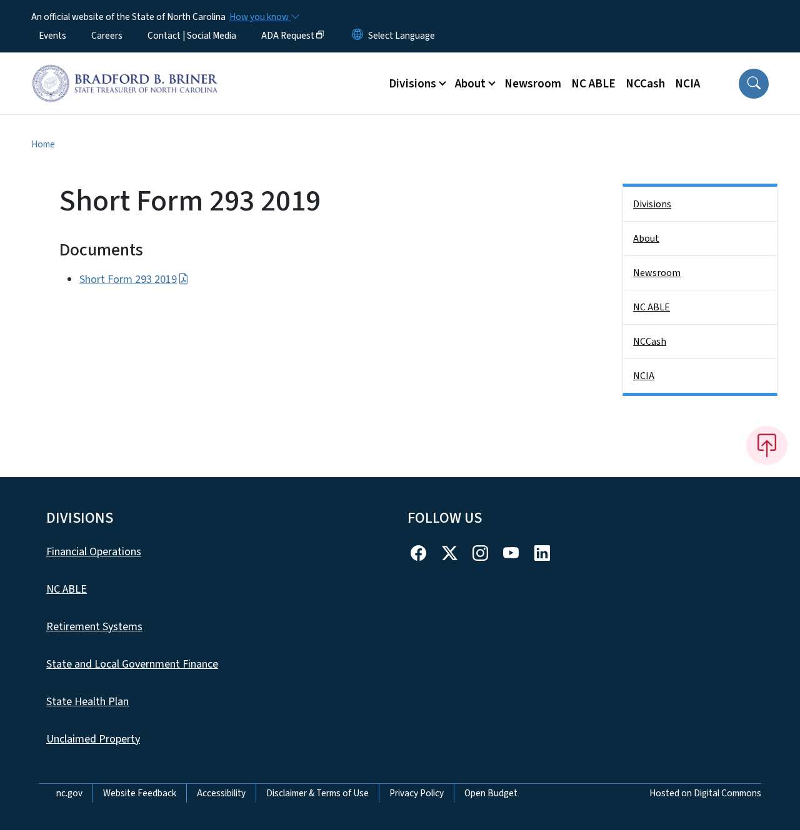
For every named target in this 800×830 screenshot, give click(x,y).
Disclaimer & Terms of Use (317, 793)
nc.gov (69, 793)
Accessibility (221, 793)
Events (52, 35)
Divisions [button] (412, 83)
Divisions (652, 204)
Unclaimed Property (93, 739)
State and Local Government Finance (132, 664)
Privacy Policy (416, 793)
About (646, 238)
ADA (287, 35)
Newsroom (532, 83)
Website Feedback (139, 793)
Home (43, 144)
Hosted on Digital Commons (705, 793)
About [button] (470, 83)
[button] (754, 84)
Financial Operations (93, 552)
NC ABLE (593, 83)
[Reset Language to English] (357, 35)
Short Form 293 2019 (128, 279)
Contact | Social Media (192, 35)
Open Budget (491, 793)
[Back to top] (767, 445)
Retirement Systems (94, 627)
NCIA (687, 83)
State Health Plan (87, 701)
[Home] (125, 69)
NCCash (645, 83)
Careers (106, 35)
